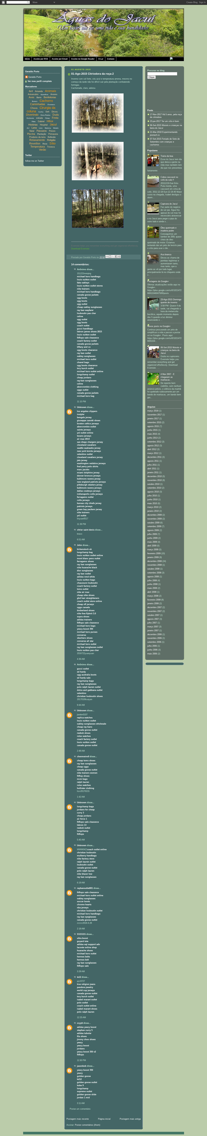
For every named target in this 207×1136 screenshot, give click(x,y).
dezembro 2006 (154, 634)
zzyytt (80, 1023)
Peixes (52, 131)
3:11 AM (81, 1103)
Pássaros (42, 130)
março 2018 (152, 411)
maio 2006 (152, 654)
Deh (47, 112)
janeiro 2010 (153, 511)
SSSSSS (81, 934)
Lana (34, 127)
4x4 (31, 91)
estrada (39, 118)
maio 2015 (152, 434)
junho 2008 (152, 584)
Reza (45, 144)
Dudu (56, 114)
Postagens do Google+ (158, 281)
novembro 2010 (154, 480)
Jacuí (53, 124)
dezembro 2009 (154, 515)
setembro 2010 (154, 488)
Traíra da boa (167, 156)
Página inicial (104, 1119)
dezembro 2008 (154, 561)
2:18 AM (81, 929)
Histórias (33, 124)
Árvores (53, 94)
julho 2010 (152, 496)
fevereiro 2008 (154, 600)
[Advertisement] (161, 93)
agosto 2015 (153, 426)
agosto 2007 (153, 619)
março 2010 (152, 507)
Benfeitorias (50, 97)
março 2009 (152, 549)
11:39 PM (81, 524)
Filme (34, 121)
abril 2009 (151, 546)
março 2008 (152, 596)
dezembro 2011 (154, 457)
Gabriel (41, 121)
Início (27, 59)
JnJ (28, 128)
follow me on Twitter (34, 161)
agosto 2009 (153, 530)
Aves (31, 97)
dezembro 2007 (154, 607)
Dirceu (55, 111)
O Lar (100, 59)
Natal (31, 131)
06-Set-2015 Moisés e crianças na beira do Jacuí (171, 350)
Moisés (55, 128)
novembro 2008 (154, 565)
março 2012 (152, 453)
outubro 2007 (153, 615)
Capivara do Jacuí (169, 204)
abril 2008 (151, 592)
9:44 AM (81, 705)
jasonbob (81, 1066)
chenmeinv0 (83, 756)
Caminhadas (37, 104)
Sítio (52, 143)
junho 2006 (152, 650)
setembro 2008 (154, 573)
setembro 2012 (154, 442)
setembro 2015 (154, 422)
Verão (42, 149)
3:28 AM (81, 971)
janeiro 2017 (153, 418)
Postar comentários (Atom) (87, 1125)
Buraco (34, 101)
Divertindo (32, 114)
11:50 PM (81, 1060)
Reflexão (52, 137)
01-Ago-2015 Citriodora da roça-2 (92, 73)
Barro (39, 97)
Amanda (39, 91)
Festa (55, 117)
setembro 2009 (154, 526)
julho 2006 (152, 646)
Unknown (81, 407)
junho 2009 (152, 538)
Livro (41, 128)
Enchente (30, 118)
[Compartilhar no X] (113, 256)
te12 (79, 977)
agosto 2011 (153, 461)
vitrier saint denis (85, 530)
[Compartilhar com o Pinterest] (119, 256)
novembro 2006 (154, 638)
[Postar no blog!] (110, 256)
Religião (51, 140)
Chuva (33, 108)
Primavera (53, 134)
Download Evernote (80, 248)
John (79, 545)
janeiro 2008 (153, 603)
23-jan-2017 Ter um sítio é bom (164, 121)
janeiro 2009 (153, 557)
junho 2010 (152, 499)
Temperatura (37, 146)
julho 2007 (152, 623)
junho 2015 (152, 430)
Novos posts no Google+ (159, 326)
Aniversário (33, 94)
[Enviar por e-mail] (107, 256)
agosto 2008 (153, 577)
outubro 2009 (153, 523)
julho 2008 (152, 580)
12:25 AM (81, 1017)
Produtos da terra (37, 137)
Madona (48, 128)
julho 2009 (152, 534)
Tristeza (51, 147)
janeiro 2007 (153, 630)
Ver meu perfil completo (40, 81)
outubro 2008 (153, 569)
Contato (110, 59)
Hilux (50, 121)
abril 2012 (151, 449)
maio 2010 (152, 503)
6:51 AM (81, 539)
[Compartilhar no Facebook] (116, 256)
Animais (50, 91)
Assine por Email (59, 59)
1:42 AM (81, 797)
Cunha (40, 112)
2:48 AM (81, 751)
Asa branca (166, 254)
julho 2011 (152, 465)
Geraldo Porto (34, 77)
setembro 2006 (154, 642)
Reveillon (34, 143)
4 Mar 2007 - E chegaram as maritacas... (167, 377)
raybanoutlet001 (85, 888)
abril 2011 (151, 469)
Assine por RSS (40, 59)
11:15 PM (81, 401)
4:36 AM (81, 659)
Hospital (44, 125)
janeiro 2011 (152, 472)
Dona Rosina (45, 115)
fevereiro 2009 (154, 553)
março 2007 (152, 627)
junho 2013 (152, 438)
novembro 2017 (154, 415)
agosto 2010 (153, 492)
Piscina (31, 133)
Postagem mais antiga (130, 1119)
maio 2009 (152, 542)
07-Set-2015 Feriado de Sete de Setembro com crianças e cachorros (165, 142)
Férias (47, 118)
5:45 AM (81, 840)
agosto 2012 (153, 446)
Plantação (41, 134)
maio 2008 (152, 588)
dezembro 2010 (154, 476)
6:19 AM (81, 883)
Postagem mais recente (77, 1119)
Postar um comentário (80, 1109)
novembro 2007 (154, 611)
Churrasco (51, 104)
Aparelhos (44, 94)
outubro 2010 (153, 484)
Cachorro (46, 101)
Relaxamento (37, 140)
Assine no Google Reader (83, 59)
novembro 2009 (154, 519)
